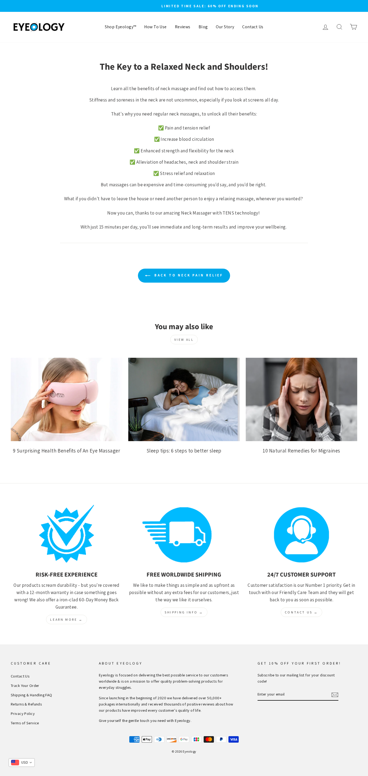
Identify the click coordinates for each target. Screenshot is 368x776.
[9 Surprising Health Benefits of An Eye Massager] (66, 399)
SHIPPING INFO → (184, 612)
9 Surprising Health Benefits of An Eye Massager (66, 450)
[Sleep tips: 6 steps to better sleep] (184, 399)
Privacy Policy (23, 713)
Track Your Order (25, 685)
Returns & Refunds (26, 704)
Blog (203, 27)
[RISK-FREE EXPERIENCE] (66, 535)
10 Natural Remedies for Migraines (301, 450)
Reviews (182, 27)
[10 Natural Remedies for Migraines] (301, 399)
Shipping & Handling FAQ (31, 694)
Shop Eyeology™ (120, 27)
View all (184, 340)
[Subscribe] (334, 694)
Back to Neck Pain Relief (187, 275)
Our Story (225, 27)
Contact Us (252, 27)
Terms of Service (25, 722)
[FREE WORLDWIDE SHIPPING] (184, 535)
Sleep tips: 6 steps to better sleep (184, 450)
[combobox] (22, 762)
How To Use (155, 27)
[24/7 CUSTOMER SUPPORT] (301, 535)
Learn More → (66, 619)
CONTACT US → (301, 612)
